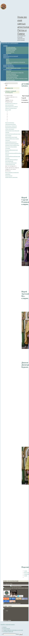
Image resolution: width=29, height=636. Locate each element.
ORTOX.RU (22, 622)
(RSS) (11, 583)
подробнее (7, 174)
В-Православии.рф (8, 631)
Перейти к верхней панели (8, 624)
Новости (10, 88)
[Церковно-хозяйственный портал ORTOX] (12, 599)
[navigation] (14, 630)
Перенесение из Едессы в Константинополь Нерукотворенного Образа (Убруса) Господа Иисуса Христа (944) (11, 106)
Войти (25, 622)
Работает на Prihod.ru (8, 622)
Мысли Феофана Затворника (12, 172)
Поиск (17, 634)
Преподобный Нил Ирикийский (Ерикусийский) (11, 161)
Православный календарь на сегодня (13, 630)
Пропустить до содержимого (9, 43)
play (7, 610)
